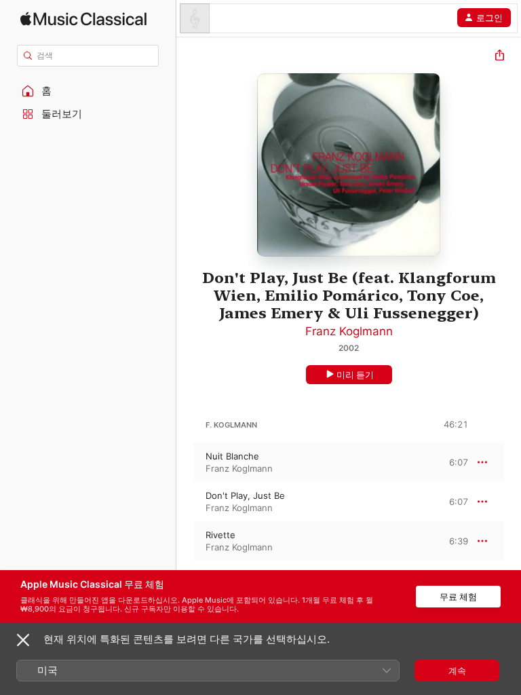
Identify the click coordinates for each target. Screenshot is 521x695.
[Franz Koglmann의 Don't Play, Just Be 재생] (185, 501)
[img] (83, 18)
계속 (457, 670)
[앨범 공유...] (499, 56)
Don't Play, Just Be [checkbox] (245, 495)
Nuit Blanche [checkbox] (232, 456)
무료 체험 (458, 596)
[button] (88, 91)
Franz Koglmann (349, 331)
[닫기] (23, 640)
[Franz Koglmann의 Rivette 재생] (185, 541)
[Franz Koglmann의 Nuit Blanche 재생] (185, 462)
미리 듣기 (355, 374)
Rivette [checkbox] (220, 534)
